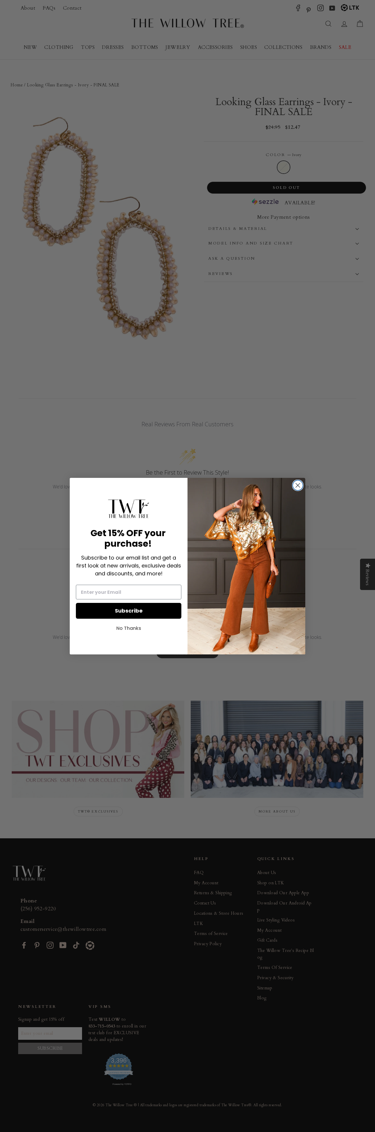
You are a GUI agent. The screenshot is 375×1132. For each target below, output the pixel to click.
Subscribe (129, 610)
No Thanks (128, 628)
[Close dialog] (298, 485)
